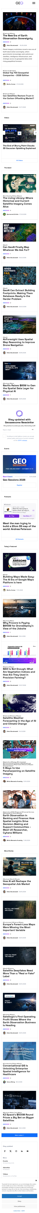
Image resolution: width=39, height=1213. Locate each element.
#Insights (13, 71)
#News (12, 383)
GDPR (23, 1210)
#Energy (14, 762)
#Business (6, 383)
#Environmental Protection (11, 763)
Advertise (6, 1167)
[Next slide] (36, 133)
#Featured (6, 33)
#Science (6, 667)
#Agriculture (7, 762)
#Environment (21, 762)
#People (19, 813)
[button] (36, 1180)
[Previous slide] (3, 133)
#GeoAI (5, 245)
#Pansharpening (8, 764)
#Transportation (8, 766)
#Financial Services (28, 812)
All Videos (19, 160)
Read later (31, 190)
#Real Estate (18, 764)
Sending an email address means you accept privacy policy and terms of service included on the (20, 438)
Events (5, 1161)
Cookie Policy (16, 1210)
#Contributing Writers (10, 196)
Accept (19, 1196)
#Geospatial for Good (10, 813)
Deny (19, 1201)
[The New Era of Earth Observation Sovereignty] (19, 21)
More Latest (19, 1135)
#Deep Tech (14, 1112)
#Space (12, 33)
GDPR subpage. (22, 440)
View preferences (19, 1206)
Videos (5, 1174)
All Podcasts (19, 539)
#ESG (22, 763)
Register (19, 485)
